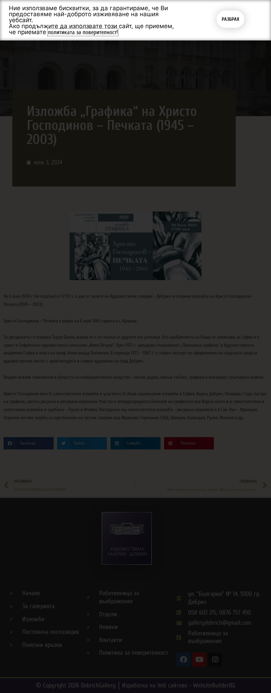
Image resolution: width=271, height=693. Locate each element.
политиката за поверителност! (83, 32)
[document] (135, 346)
